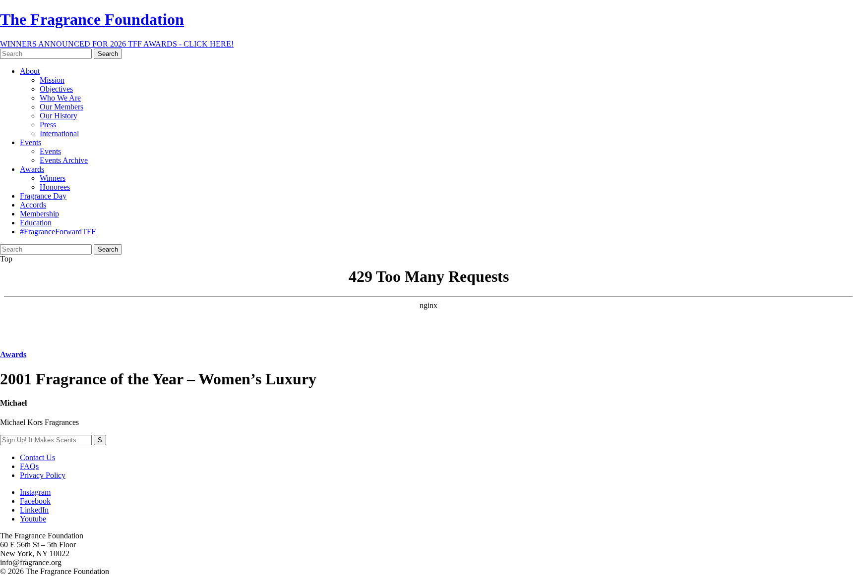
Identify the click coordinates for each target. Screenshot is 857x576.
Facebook (35, 501)
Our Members (61, 107)
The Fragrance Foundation (92, 19)
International (59, 133)
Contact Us (37, 457)
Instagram (35, 492)
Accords (33, 205)
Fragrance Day (43, 196)
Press (48, 124)
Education (36, 222)
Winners (52, 178)
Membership (39, 213)
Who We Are (60, 98)
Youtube (33, 519)
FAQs (29, 466)
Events (30, 142)
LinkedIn (34, 510)
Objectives (56, 89)
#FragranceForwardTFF (58, 231)
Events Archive (64, 160)
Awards (32, 169)
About (30, 71)
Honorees (55, 187)
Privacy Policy (42, 475)
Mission (52, 80)
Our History (58, 115)
